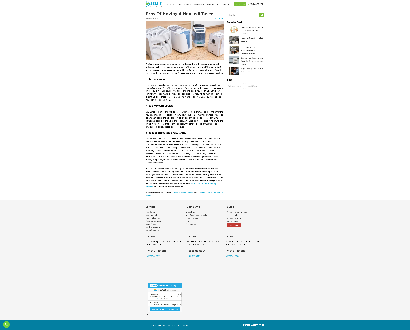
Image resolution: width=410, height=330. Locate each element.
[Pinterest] (249, 325)
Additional (198, 4)
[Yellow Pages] (263, 325)
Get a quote (240, 4)
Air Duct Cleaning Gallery (197, 215)
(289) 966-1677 (153, 256)
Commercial (184, 4)
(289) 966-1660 (232, 256)
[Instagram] (252, 325)
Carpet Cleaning (153, 230)
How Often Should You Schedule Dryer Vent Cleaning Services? (250, 50)
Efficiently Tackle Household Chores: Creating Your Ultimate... (252, 30)
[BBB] (257, 325)
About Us (190, 212)
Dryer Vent (151, 224)
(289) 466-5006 (193, 256)
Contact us (225, 4)
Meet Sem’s (211, 4)
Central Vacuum (153, 227)
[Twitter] (246, 325)
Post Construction (154, 221)
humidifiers (252, 86)
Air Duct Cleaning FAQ (237, 212)
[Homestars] (260, 325)
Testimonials (192, 218)
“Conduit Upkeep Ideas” (183, 192)
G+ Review (234, 225)
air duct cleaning (235, 86)
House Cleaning (153, 218)
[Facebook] (244, 325)
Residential (170, 4)
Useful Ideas (232, 221)
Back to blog (219, 18)
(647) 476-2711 (257, 4)
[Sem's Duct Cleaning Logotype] (154, 4)
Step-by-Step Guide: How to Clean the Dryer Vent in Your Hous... (252, 61)
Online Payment (234, 218)
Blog (188, 221)
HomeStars (154, 314)
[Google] (254, 325)
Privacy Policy (233, 215)
